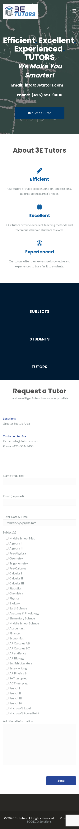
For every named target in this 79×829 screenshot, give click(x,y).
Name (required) (14, 475)
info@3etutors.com (44, 85)
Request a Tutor (39, 113)
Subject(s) (9, 532)
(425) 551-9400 (46, 95)
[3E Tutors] (20, 11)
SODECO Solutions (39, 821)
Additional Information (18, 721)
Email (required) (13, 496)
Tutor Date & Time (15, 517)
